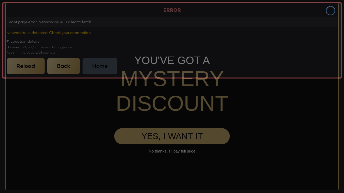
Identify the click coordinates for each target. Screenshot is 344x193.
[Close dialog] (331, 11)
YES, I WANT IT (172, 136)
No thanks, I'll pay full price (172, 151)
